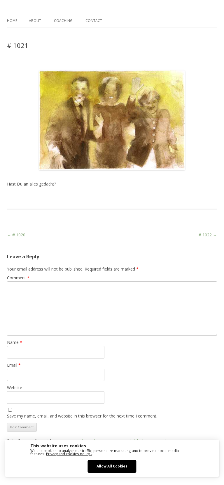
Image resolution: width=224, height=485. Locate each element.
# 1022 (208, 235)
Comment (18, 277)
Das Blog (58, 198)
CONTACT (93, 20)
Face (92, 198)
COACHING (63, 20)
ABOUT (35, 20)
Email (14, 365)
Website (14, 387)
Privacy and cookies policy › (69, 453)
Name (14, 342)
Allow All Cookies (112, 466)
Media (103, 198)
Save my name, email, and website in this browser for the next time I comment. (82, 416)
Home (12, 20)
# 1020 (16, 235)
